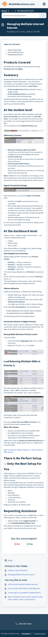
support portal (29, 521)
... (12, 10)
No (18, 544)
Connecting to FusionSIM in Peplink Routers (24, 592)
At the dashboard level (15, 52)
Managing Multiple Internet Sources (21, 574)
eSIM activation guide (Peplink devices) (23, 584)
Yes (31, 544)
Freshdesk (26, 633)
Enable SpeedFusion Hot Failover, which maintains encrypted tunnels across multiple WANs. (23, 312)
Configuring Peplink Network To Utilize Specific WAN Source (23, 451)
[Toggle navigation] (43, 4)
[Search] (42, 15)
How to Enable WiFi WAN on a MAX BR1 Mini (24, 588)
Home (4, 10)
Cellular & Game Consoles (17, 570)
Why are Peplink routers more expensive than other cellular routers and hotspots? (25, 598)
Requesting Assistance (15, 54)
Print (10, 560)
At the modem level (14, 50)
